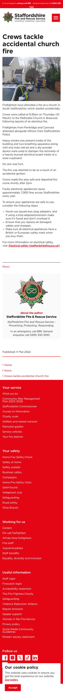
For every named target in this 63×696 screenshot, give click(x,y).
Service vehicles (12, 432)
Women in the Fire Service (18, 619)
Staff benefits (10, 553)
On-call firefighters (14, 533)
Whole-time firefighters (16, 538)
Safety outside (11, 467)
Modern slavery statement (18, 637)
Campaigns (9, 477)
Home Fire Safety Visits (16, 482)
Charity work (10, 416)
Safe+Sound (10, 487)
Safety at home (11, 462)
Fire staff (8, 543)
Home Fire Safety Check (17, 457)
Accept (12, 687)
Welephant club (12, 492)
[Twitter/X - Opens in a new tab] (20, 657)
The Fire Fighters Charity (17, 594)
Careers (7, 528)
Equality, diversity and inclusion (22, 558)
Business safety (12, 472)
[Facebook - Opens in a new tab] (5, 657)
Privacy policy (11, 624)
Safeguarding (10, 498)
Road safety (9, 503)
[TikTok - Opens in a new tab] (27, 657)
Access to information (16, 411)
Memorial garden (12, 427)
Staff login (8, 579)
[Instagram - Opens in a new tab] (12, 657)
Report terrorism (12, 609)
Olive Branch (10, 508)
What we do (10, 394)
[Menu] (56, 18)
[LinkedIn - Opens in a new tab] (35, 657)
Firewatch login (12, 584)
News (5, 267)
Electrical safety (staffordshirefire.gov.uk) (34, 246)
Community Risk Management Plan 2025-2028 (21, 400)
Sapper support (12, 614)
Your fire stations (12, 437)
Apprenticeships (12, 548)
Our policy (11, 680)
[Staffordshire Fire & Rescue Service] (31, 17)
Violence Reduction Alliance (19, 604)
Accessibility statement (16, 589)
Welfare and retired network (19, 422)
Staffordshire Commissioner (19, 406)
